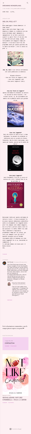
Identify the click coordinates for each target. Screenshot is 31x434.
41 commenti (13, 346)
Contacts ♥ (9, 343)
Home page (6, 12)
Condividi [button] (5, 254)
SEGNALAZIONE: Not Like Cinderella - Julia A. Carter (14, 398)
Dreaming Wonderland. (12, 5)
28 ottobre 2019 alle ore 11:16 (19, 284)
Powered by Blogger (16, 429)
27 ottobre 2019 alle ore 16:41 (20, 262)
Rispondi (9, 300)
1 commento (11, 402)
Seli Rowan (10, 262)
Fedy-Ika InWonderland (18, 283)
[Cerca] (27, 3)
